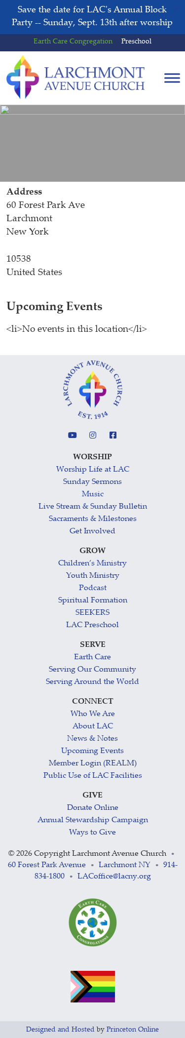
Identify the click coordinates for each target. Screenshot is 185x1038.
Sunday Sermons (92, 482)
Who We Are (93, 714)
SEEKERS (92, 613)
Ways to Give (92, 833)
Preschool (136, 42)
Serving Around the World (92, 682)
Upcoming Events (92, 751)
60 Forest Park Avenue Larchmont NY (79, 865)
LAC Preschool (92, 625)
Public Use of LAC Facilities (92, 776)
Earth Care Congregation (73, 42)
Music (93, 494)
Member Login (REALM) (93, 763)
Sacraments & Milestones (93, 519)
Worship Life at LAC (92, 470)
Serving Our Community (92, 670)
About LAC (93, 726)
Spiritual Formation (92, 601)
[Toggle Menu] (172, 78)
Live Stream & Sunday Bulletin (92, 507)
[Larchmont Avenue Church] (75, 77)
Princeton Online (133, 1030)
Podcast (93, 588)
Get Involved (92, 531)
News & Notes (92, 739)
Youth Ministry (92, 576)
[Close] (176, 8)
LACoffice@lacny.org (114, 877)
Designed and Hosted (60, 1030)
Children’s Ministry (92, 563)
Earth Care (92, 657)
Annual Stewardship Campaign (92, 820)
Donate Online (92, 808)
